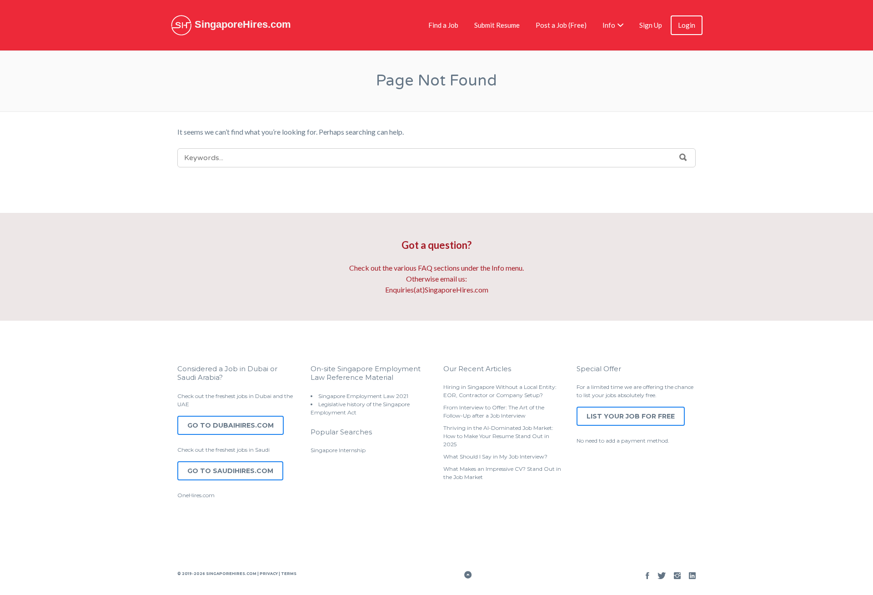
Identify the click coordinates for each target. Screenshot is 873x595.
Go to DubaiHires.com (230, 425)
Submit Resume (497, 25)
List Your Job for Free (631, 416)
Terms (288, 573)
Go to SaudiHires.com (230, 471)
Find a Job (443, 25)
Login (686, 25)
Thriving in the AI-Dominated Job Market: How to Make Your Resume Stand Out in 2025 (498, 436)
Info (608, 25)
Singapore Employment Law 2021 (363, 396)
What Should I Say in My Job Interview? (495, 456)
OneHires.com (196, 495)
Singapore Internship (338, 450)
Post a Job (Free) (561, 25)
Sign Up (650, 25)
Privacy (269, 573)
